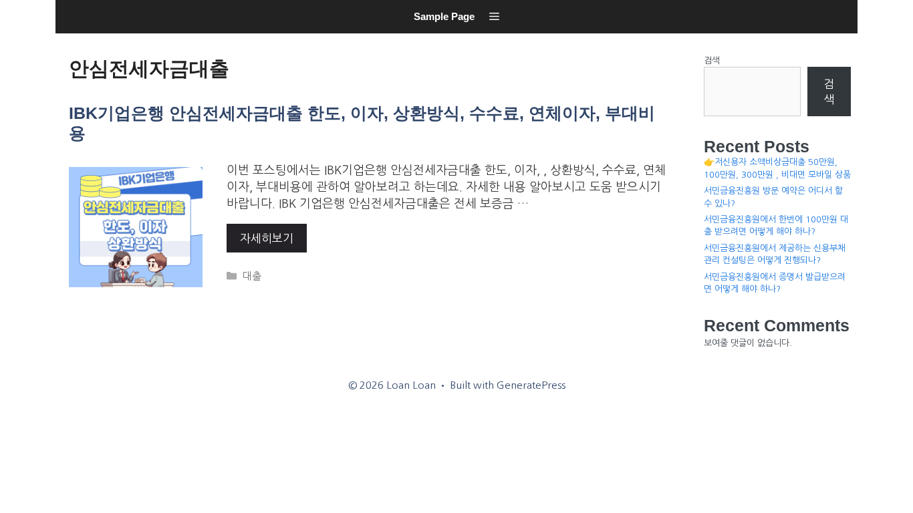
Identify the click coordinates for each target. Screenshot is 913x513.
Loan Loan (72, 37)
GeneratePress (531, 385)
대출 (252, 276)
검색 (712, 60)
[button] (494, 16)
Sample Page (444, 16)
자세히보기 (266, 238)
